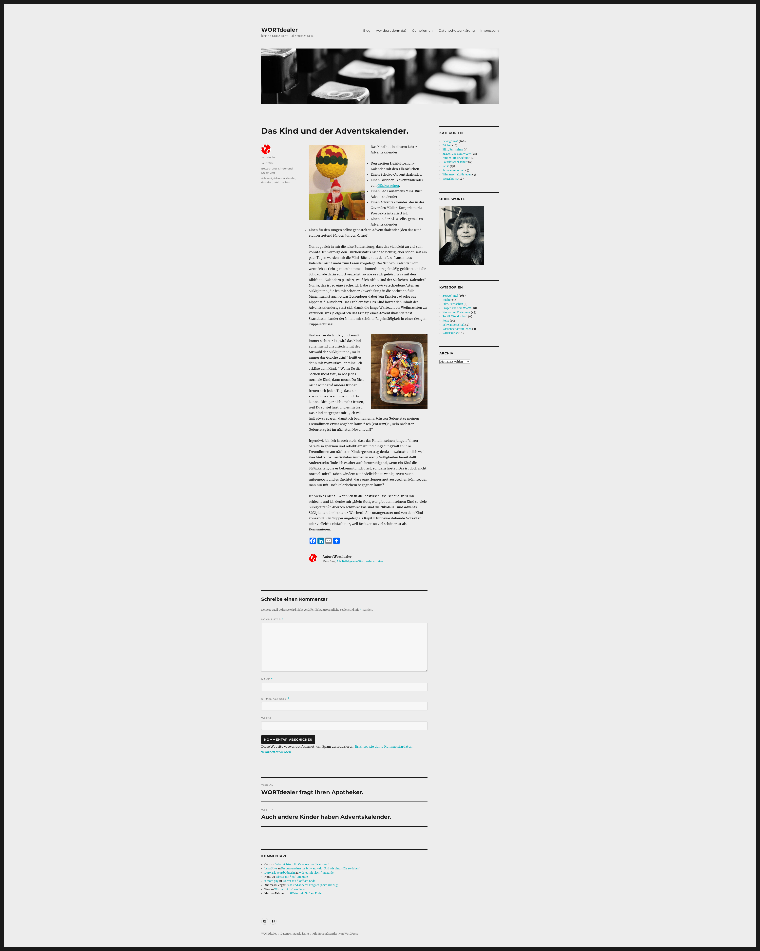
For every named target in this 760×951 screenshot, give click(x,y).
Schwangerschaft (454, 170)
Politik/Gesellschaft (455, 162)
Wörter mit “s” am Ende (289, 889)
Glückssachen (388, 186)
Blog (366, 30)
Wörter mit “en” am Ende (292, 877)
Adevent (266, 178)
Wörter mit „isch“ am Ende (316, 872)
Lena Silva (270, 868)
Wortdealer (268, 157)
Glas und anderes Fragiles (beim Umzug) (312, 885)
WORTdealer (279, 29)
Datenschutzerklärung (457, 30)
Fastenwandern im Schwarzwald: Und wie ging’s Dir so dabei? (320, 868)
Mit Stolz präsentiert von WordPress (335, 933)
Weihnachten (282, 182)
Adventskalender (284, 178)
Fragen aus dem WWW (457, 153)
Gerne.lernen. (422, 30)
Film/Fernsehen (453, 149)
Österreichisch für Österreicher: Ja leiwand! (302, 864)
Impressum (489, 30)
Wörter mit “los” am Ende (298, 881)
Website (268, 718)
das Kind (267, 182)
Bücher (447, 145)
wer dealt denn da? (391, 30)
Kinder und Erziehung (456, 158)
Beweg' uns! (269, 168)
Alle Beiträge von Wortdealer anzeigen (361, 561)
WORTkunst (450, 178)
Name (267, 679)
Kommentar (272, 619)
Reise (446, 166)
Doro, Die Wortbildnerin (279, 872)
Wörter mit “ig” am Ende (305, 893)
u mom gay (271, 881)
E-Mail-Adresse (275, 698)
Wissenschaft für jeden (457, 174)
